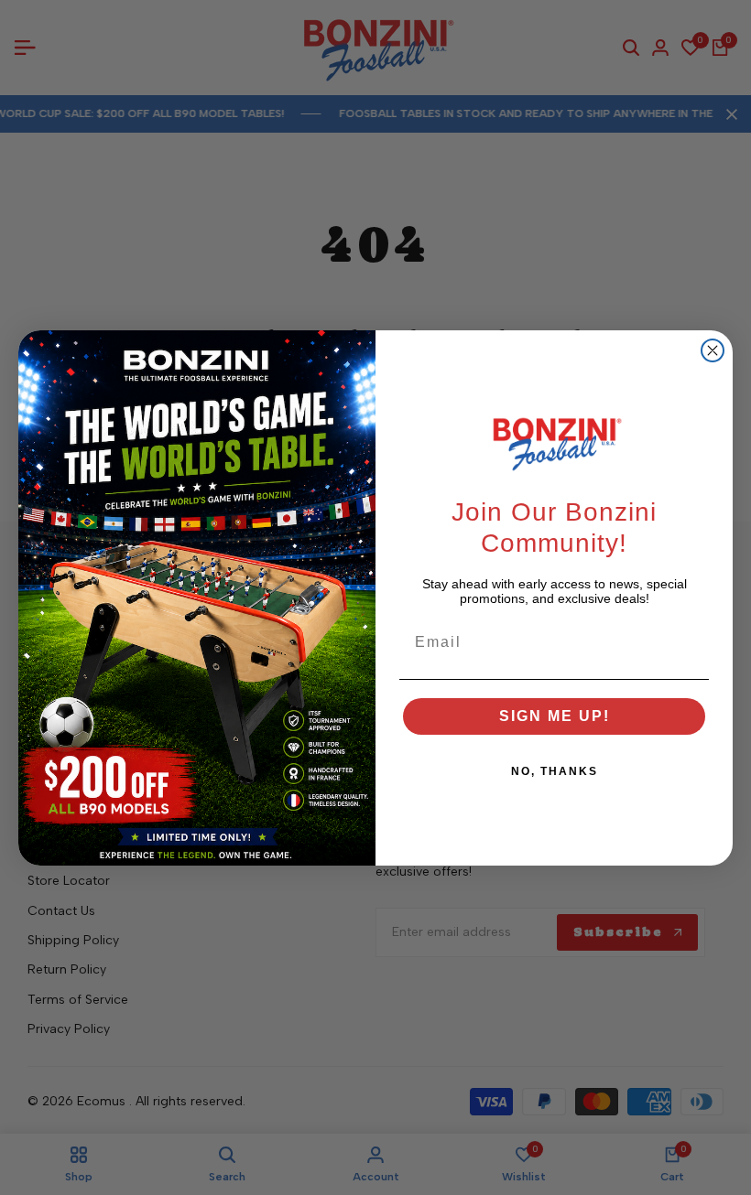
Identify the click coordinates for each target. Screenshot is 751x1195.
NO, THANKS (554, 771)
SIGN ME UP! (554, 716)
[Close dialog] (713, 350)
